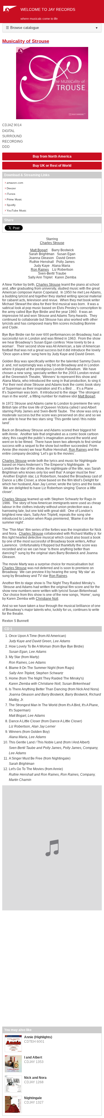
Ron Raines (40, 270)
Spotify (10, 205)
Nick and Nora (35, 1078)
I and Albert (33, 1057)
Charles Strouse (52, 243)
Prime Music (13, 199)
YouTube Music (15, 210)
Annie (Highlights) (38, 1037)
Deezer (10, 188)
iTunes (10, 193)
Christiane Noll (47, 599)
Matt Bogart (38, 250)
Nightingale (33, 1098)
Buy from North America (52, 156)
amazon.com (14, 182)
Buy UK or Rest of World (52, 166)
